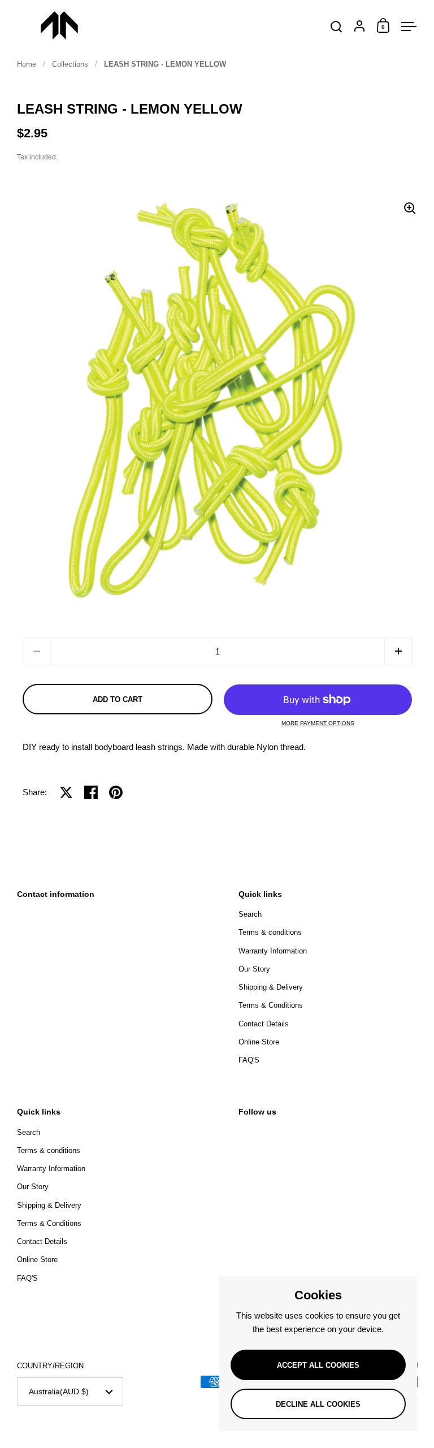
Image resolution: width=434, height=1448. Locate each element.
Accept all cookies (318, 1365)
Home (26, 64)
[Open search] (336, 27)
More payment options (317, 723)
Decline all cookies (318, 1404)
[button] (398, 651)
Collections (70, 64)
